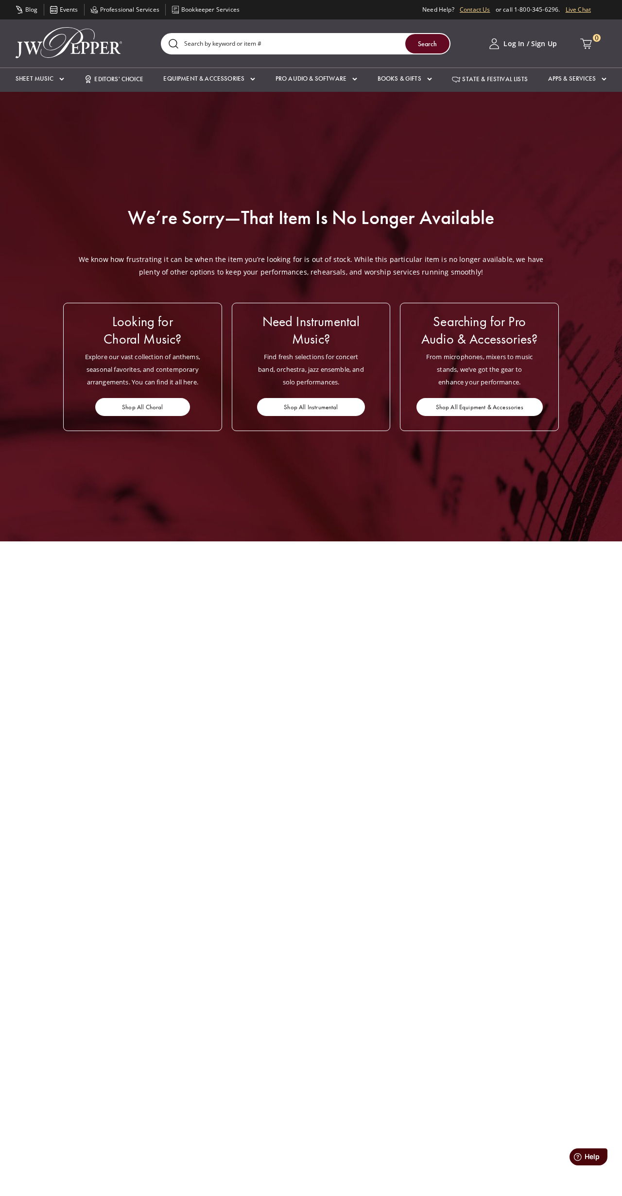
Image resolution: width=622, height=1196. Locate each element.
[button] (40, 79)
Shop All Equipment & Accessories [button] (479, 407)
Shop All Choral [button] (142, 407)
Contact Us (475, 9)
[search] (173, 44)
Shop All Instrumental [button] (311, 407)
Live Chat (578, 9)
